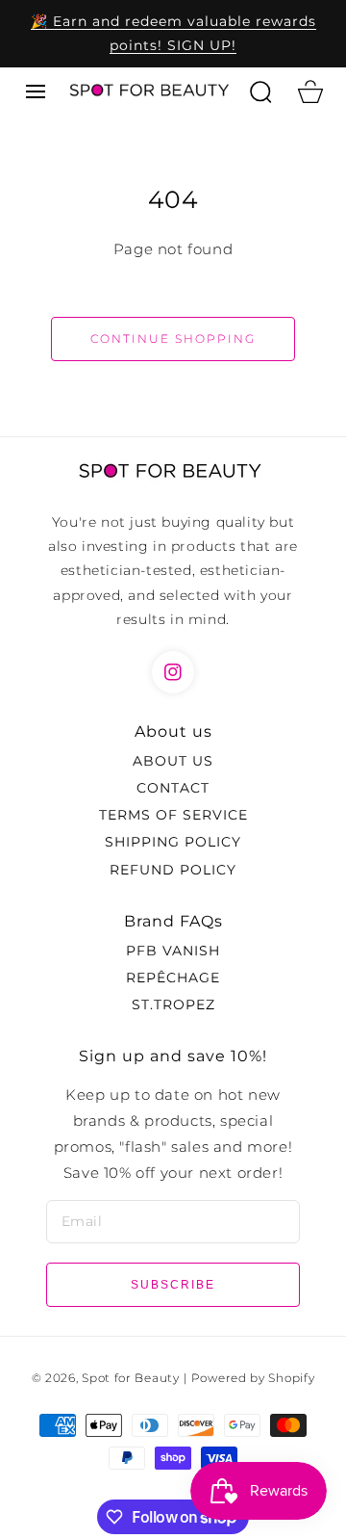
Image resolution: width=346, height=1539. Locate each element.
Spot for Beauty (131, 1378)
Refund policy (173, 869)
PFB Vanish (173, 950)
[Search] (260, 91)
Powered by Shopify (253, 1378)
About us (173, 761)
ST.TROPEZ (173, 1004)
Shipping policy (173, 841)
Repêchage (173, 977)
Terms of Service (173, 814)
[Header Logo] (148, 91)
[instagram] (173, 672)
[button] (35, 91)
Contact (173, 787)
